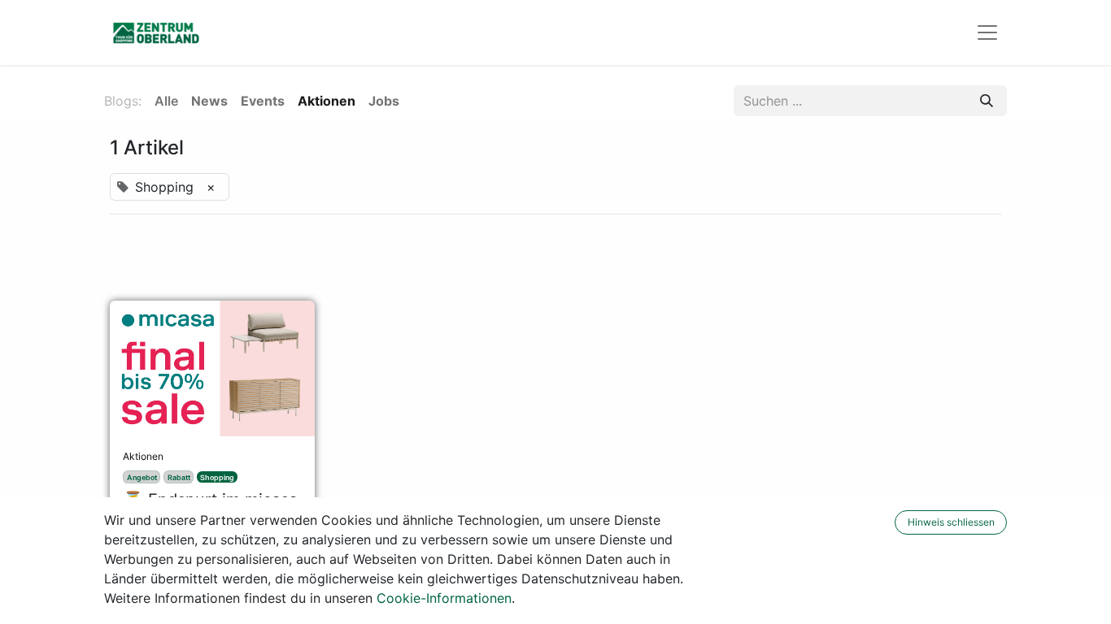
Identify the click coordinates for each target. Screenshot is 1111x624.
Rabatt (179, 477)
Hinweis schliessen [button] (951, 522)
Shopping (217, 477)
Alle (166, 101)
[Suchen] (986, 100)
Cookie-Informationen (444, 598)
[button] (884, 522)
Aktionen (143, 456)
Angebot (142, 477)
